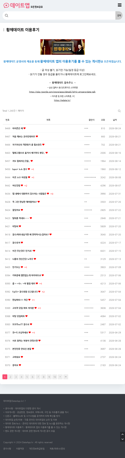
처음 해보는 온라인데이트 (24, 136)
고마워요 (16, 357)
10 (54, 377)
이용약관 (20, 448)
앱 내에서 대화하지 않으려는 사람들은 (29, 193)
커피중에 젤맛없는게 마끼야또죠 (27, 275)
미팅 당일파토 (18, 316)
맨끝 (65, 376)
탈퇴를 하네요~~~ (21, 218)
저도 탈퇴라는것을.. (21, 161)
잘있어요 (16, 210)
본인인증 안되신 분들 (22, 349)
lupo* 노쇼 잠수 (20, 169)
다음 (60, 376)
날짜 (115, 120)
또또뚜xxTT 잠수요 (21, 324)
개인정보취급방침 (37, 448)
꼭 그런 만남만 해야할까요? (25, 202)
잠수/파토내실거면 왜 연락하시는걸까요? (30, 234)
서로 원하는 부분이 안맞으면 (25, 340)
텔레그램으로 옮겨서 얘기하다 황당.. (29, 153)
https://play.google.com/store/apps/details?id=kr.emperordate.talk (62, 91)
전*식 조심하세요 (20, 332)
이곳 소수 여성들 (20, 177)
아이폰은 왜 (17, 128)
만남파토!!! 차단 (20, 300)
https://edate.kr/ (62, 100)
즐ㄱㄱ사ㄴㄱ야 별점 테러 (24, 283)
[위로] (122, 434)
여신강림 (16, 185)
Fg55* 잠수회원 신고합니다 (25, 291)
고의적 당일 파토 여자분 (23, 308)
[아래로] (122, 439)
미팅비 (15, 226)
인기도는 (16, 267)
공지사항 (7, 448)
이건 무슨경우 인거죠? (22, 251)
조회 (103, 120)
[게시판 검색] (119, 111)
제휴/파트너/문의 (57, 448)
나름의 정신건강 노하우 (23, 259)
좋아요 (15, 365)
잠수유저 (16, 242)
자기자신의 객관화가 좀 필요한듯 (27, 144)
